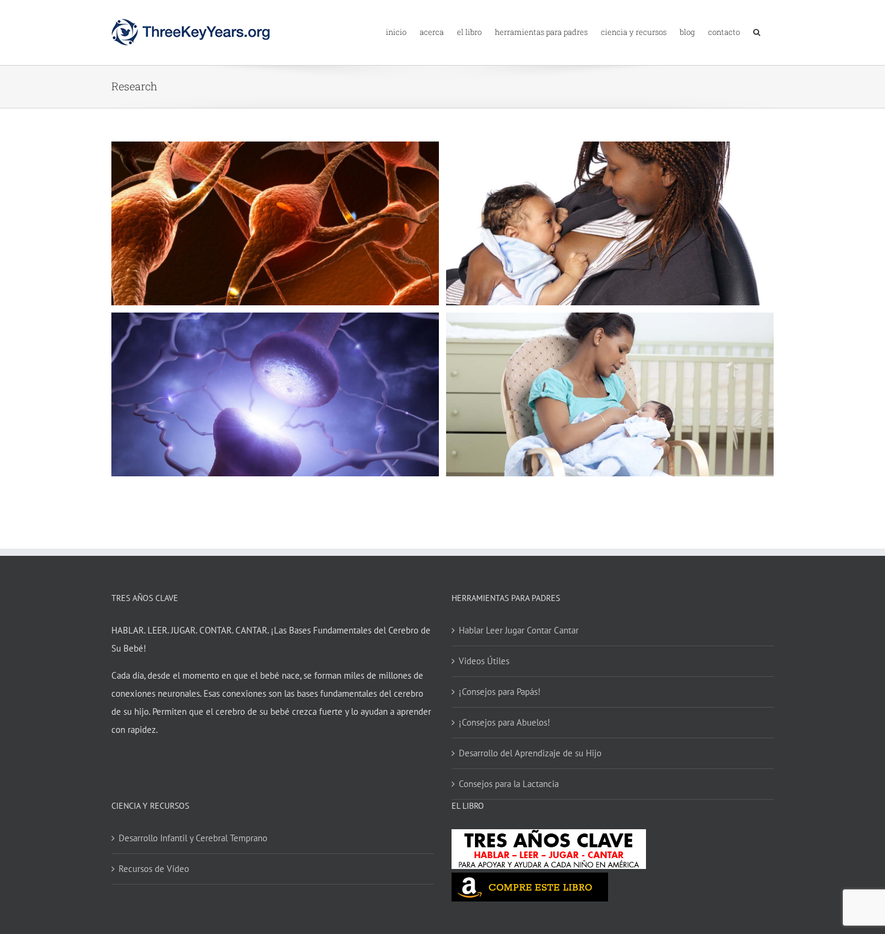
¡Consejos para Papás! (500, 691)
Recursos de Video (154, 868)
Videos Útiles (484, 661)
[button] (756, 31)
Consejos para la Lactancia (509, 783)
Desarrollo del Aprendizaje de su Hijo (530, 753)
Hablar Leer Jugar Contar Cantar (519, 630)
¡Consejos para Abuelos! (504, 722)
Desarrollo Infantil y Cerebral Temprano (193, 838)
